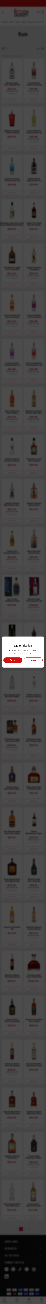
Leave (33, 660)
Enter (13, 660)
